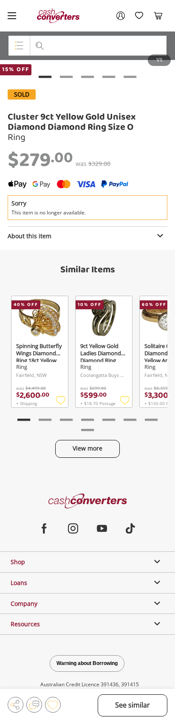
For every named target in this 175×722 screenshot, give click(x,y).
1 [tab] (45, 77)
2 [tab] (66, 77)
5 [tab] (129, 77)
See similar (132, 705)
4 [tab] (108, 77)
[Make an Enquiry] (34, 705)
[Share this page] (15, 705)
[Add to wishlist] (53, 705)
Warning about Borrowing (87, 663)
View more (87, 448)
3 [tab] (87, 77)
